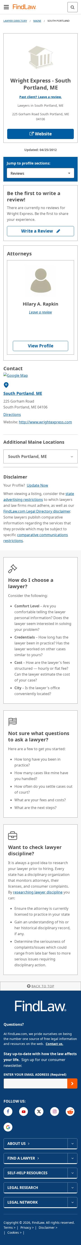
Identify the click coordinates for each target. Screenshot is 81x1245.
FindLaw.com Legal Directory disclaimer (36, 511)
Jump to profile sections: (28, 163)
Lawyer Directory (15, 20)
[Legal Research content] (72, 1188)
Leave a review (40, 312)
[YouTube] (23, 1111)
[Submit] (72, 1083)
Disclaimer (47, 1227)
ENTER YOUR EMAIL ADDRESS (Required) (35, 1074)
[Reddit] (70, 1111)
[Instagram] (54, 1111)
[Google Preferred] (8, 1127)
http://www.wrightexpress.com (45, 422)
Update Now (37, 485)
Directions (12, 414)
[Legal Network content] (72, 1202)
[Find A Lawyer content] (72, 1158)
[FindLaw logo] (26, 7)
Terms (9, 1227)
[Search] (73, 7)
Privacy (26, 1227)
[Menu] (6, 7)
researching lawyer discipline (38, 892)
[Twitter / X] (39, 1111)
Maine (37, 20)
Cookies (13, 1232)
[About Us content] (72, 1143)
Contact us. (54, 1044)
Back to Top (43, 986)
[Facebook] (8, 1111)
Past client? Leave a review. (40, 97)
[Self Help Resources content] (72, 1173)
